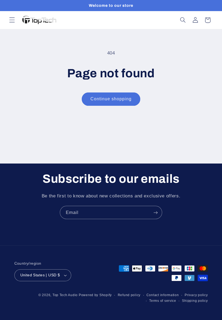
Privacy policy (196, 295)
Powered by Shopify (95, 295)
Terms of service (162, 300)
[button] (12, 20)
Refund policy (129, 295)
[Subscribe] (155, 212)
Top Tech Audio (66, 295)
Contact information (162, 295)
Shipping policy (195, 300)
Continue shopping (111, 99)
